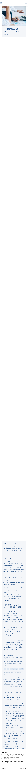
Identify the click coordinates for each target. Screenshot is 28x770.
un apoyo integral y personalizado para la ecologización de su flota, (13, 683)
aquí (22, 615)
